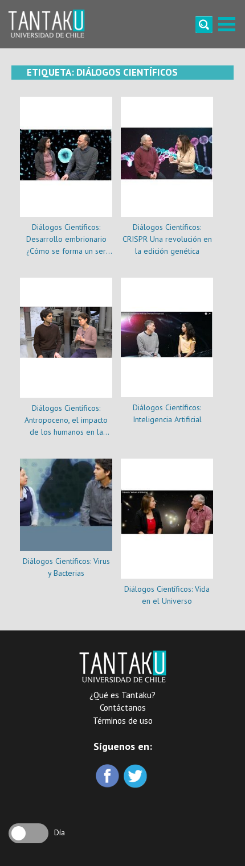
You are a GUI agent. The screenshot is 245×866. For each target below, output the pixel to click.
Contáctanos (123, 707)
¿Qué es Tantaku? (122, 695)
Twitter (136, 777)
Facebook (108, 777)
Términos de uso (123, 720)
